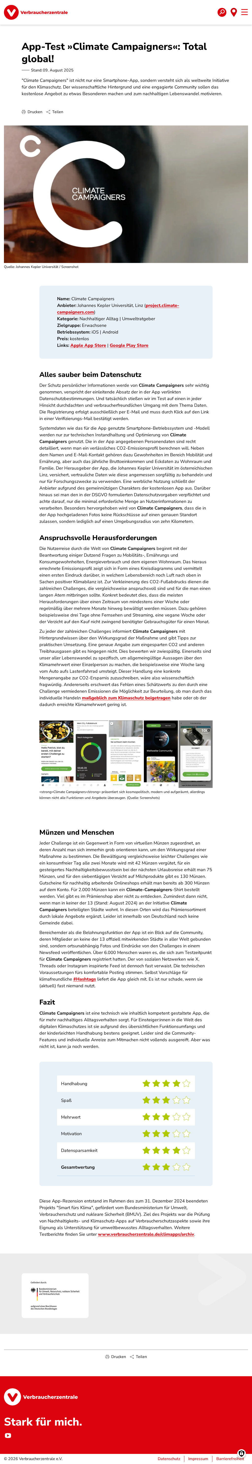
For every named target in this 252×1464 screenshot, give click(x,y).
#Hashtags (84, 979)
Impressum (198, 1459)
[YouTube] (7, 1435)
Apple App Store (88, 345)
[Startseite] (36, 12)
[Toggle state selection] (233, 12)
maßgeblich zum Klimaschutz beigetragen (126, 698)
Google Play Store (129, 345)
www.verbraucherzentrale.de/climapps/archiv (146, 1234)
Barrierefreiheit (230, 1459)
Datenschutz (169, 1459)
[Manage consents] (241, 1453)
